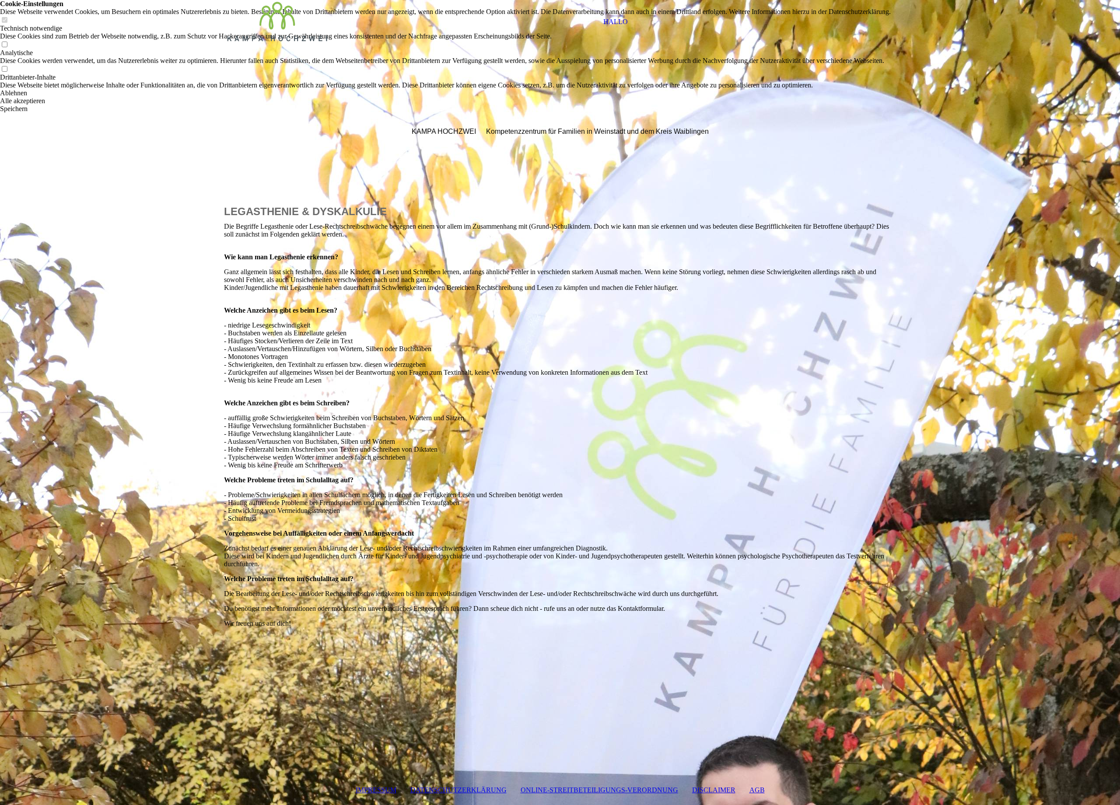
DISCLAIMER (713, 790)
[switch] (4, 45)
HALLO (615, 21)
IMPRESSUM (376, 790)
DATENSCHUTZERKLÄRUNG (458, 790)
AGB (757, 790)
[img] (278, 22)
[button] (445, 93)
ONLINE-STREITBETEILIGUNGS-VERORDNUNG (599, 790)
